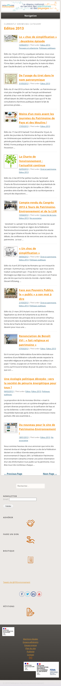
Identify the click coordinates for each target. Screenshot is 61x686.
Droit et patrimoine (48, 169)
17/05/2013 (23, 126)
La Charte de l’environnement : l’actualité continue (32, 161)
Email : (6, 499)
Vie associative (35, 218)
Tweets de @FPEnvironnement (16, 582)
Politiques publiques (47, 48)
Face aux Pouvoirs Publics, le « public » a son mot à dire (36, 294)
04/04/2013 (23, 256)
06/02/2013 (8, 391)
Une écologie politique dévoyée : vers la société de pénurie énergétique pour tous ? (30, 383)
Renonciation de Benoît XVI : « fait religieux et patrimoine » (34, 340)
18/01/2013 (23, 437)
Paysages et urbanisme (28, 48)
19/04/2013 (23, 215)
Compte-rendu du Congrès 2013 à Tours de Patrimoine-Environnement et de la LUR (38, 207)
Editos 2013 (45, 45)
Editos (42, 348)
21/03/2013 (23, 302)
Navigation (30, 15)
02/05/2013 (23, 169)
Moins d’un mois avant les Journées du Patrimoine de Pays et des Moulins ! (37, 118)
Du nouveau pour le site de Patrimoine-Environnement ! (37, 429)
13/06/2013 (23, 45)
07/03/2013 (23, 348)
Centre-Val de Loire (48, 215)
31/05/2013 (23, 83)
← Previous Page (13, 473)
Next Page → (50, 473)
